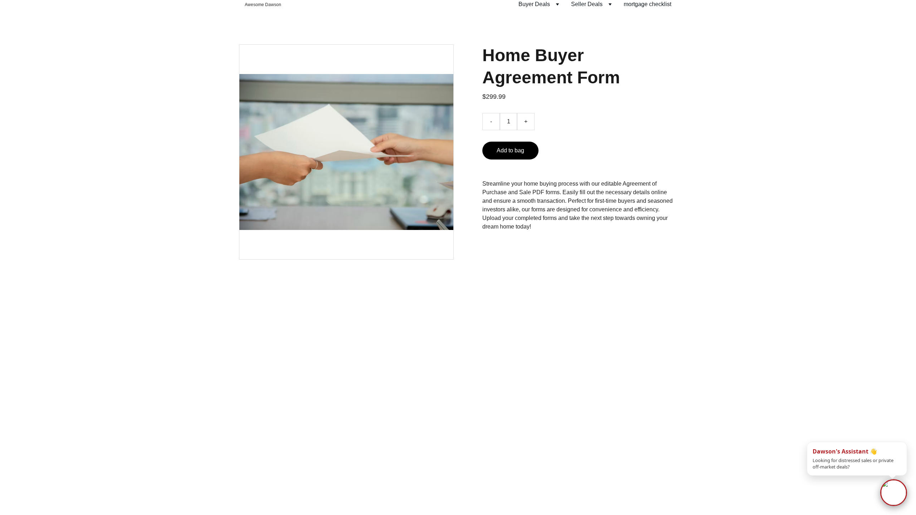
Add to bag (510, 150)
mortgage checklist (647, 4)
